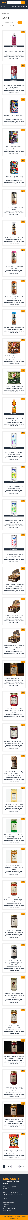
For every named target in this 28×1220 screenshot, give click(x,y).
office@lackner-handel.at (14, 1195)
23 (21, 1166)
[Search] (23, 2)
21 (15, 1166)
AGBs (4, 1206)
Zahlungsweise (7, 1210)
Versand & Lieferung (9, 1208)
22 (18, 1166)
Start (3, 13)
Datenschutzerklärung (9, 1202)
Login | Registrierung (18, 6)
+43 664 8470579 (13, 1193)
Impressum (6, 1204)
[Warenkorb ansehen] (26, 6)
